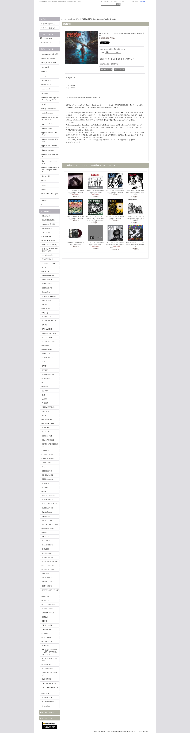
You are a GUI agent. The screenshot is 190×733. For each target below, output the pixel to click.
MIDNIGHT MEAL (48, 570)
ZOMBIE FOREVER (49, 665)
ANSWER (45, 411)
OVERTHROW (47, 578)
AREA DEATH (47, 280)
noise (43, 185)
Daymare (45, 467)
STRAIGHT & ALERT (49, 683)
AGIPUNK (45, 271)
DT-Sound (45, 483)
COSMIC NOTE (47, 454)
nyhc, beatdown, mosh (49, 63)
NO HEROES (46, 236)
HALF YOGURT (47, 520)
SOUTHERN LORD (48, 358)
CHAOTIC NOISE (48, 440)
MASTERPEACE (47, 259)
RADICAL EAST (47, 596)
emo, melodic (46, 89)
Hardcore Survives (48, 528)
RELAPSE (45, 345)
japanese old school (48, 124)
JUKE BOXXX (47, 553)
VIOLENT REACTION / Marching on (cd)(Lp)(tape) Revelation (135, 218)
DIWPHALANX (47, 475)
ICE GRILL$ (46, 541)
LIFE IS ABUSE (47, 337)
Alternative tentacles (48, 276)
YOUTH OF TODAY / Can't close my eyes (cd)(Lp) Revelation (135, 192)
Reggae (44, 200)
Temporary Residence (48, 374)
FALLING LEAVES (48, 496)
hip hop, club (46, 176)
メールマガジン (46, 718)
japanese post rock (48, 150)
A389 (44, 267)
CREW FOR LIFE (48, 458)
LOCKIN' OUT (47, 698)
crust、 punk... (46, 76)
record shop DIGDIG (48, 224)
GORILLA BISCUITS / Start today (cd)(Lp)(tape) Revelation (135, 244)
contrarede (45, 450)
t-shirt (44, 189)
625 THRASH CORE (49, 263)
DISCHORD (46, 308)
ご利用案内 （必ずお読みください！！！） (115, 1)
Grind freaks (46, 516)
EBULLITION (46, 317)
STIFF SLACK (47, 625)
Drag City (45, 313)
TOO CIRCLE (46, 638)
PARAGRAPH (47, 582)
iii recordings (46, 706)
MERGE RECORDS (48, 341)
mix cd (44, 180)
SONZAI (45, 617)
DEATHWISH (46, 300)
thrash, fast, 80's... (47, 84)
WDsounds (45, 646)
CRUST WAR (46, 463)
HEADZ (44, 533)
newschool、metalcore (49, 58)
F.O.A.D (45, 325)
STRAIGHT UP (47, 629)
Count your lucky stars (49, 296)
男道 (43, 395)
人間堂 (44, 399)
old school (45, 67)
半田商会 (45, 403)
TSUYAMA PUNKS (48, 220)
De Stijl (44, 304)
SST (43, 362)
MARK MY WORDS (49, 702)
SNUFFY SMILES (48, 613)
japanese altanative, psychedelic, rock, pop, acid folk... (50, 170)
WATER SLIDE (47, 642)
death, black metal (47, 113)
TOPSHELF (46, 378)
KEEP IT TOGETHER (49, 333)
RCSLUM (45, 600)
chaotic (44, 71)
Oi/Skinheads (46, 80)
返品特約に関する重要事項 (109, 64)
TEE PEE (45, 370)
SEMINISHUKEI (47, 609)
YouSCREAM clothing (49, 245)
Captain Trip (46, 292)
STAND (44, 621)
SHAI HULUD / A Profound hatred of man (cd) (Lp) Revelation (115, 244)
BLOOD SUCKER (48, 423)
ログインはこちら (49, 28)
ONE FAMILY (47, 232)
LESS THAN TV (47, 557)
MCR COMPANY (48, 565)
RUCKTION (46, 354)
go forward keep (47, 228)
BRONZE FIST (47, 436)
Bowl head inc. (46, 432)
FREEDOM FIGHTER (49, 504)
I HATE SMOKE (47, 545)
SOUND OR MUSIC (49, 240)
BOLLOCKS (46, 428)
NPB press (45, 574)
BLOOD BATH (47, 419)
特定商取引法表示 (47, 712)
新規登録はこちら (49, 24)
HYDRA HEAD (47, 329)
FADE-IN (45, 491)
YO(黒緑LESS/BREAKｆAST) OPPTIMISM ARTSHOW (49, 652)
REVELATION (47, 350)
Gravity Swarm (47, 512)
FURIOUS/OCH (47, 508)
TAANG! (45, 366)
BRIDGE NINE (47, 288)
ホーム (63, 19)
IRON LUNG (46, 679)
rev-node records (47, 255)
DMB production (47, 479)
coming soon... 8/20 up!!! (50, 54)
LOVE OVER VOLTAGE (50, 561)
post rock (45, 93)
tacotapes (45, 633)
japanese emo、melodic (49, 146)
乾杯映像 (45, 391)
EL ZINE (45, 487)
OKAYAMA (46, 216)
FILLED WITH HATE (49, 321)
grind (43, 104)
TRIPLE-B (45, 693)
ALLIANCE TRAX (48, 407)
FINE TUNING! (47, 500)
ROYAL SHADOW (48, 605)
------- (44, 205)
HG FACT (45, 537)
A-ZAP (44, 415)
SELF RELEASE (47, 669)
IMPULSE (45, 549)
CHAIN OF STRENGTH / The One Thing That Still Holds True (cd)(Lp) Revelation (95, 218)
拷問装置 (45, 387)
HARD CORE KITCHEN (50, 524)
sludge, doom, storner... (49, 108)
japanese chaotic (47, 128)
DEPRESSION (47, 471)
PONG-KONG (47, 586)
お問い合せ (135, 1)
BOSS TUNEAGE (48, 284)
